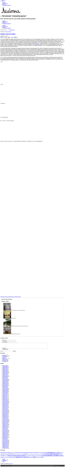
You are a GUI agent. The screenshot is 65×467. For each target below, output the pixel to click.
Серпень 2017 (5, 394)
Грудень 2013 (5, 429)
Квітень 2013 (4, 436)
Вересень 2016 (5, 403)
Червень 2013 (5, 434)
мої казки (6, 455)
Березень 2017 (5, 399)
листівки (43, 453)
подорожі (4, 359)
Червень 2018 (5, 391)
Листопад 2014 (5, 419)
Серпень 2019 (5, 381)
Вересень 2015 (5, 412)
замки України (11, 453)
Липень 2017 (4, 395)
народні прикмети (29, 455)
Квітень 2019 (4, 384)
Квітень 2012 (4, 447)
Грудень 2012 (5, 439)
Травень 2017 (5, 397)
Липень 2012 (4, 444)
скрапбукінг (2, 457)
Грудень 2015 (5, 409)
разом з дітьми (53, 455)
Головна (3, 2)
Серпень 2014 (5, 422)
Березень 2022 (5, 372)
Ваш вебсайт (4, 342)
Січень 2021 (4, 374)
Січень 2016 (4, 408)
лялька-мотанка (54, 454)
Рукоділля (4, 360)
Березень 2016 (5, 407)
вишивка (55, 452)
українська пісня (14, 296)
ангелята (31, 452)
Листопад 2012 (5, 440)
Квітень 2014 (4, 426)
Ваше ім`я (4, 340)
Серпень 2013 (5, 432)
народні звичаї (8, 296)
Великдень (2, 452)
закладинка (61, 452)
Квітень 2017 (4, 398)
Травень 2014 (5, 425)
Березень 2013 (5, 437)
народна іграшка (12, 455)
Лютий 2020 (4, 377)
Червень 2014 (5, 424)
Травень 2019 (5, 383)
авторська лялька (26, 452)
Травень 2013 (5, 435)
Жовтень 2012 (5, 441)
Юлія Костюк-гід (18, 452)
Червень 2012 (5, 445)
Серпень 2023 (5, 369)
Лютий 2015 (4, 417)
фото (34, 457)
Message (4, 348)
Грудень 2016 (5, 400)
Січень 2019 (4, 387)
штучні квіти (38, 457)
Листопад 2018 (5, 388)
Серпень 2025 (5, 367)
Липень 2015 (4, 414)
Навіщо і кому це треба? (7, 34)
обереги (33, 455)
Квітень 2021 (4, 373)
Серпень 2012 (5, 443)
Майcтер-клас (5, 3)
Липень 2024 (4, 368)
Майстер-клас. (10, 452)
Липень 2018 (4, 390)
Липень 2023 (4, 370)
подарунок (40, 455)
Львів (6, 452)
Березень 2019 (5, 385)
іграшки (42, 457)
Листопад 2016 (5, 401)
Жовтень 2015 (5, 411)
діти (58, 452)
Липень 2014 (4, 423)
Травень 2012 (5, 446)
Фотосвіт (9, 31)
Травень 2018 (5, 392)
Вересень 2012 (5, 442)
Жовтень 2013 (5, 431)
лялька (47, 454)
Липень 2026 (4, 365)
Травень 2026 (5, 366)
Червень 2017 (5, 396)
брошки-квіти (41, 452)
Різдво (14, 452)
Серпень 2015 (5, 413)
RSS (3, 461)
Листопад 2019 (5, 379)
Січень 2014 (4, 428)
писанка (36, 455)
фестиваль (19, 296)
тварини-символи (12, 457)
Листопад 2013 (5, 430)
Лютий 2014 (4, 427)
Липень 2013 (4, 433)
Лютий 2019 (4, 386)
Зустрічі (5, 31)
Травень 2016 (5, 405)
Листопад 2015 (5, 410)
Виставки (4, 355)
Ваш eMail (4, 341)
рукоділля (60, 455)
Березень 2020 (5, 376)
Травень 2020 (5, 375)
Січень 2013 (4, 438)
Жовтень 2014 (5, 420)
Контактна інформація (6, 5)
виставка (45, 452)
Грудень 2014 (5, 418)
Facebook (4, 460)
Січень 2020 (4, 378)
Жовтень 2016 (5, 402)
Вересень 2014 (5, 421)
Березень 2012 (5, 448)
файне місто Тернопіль (22, 457)
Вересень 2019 (5, 380)
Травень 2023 (5, 371)
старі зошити (6, 457)
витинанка (50, 452)
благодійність (2, 296)
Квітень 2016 (4, 406)
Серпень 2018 (5, 389)
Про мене (4, 4)
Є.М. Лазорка (36, 43)
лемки (3, 357)
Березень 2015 (5, 416)
